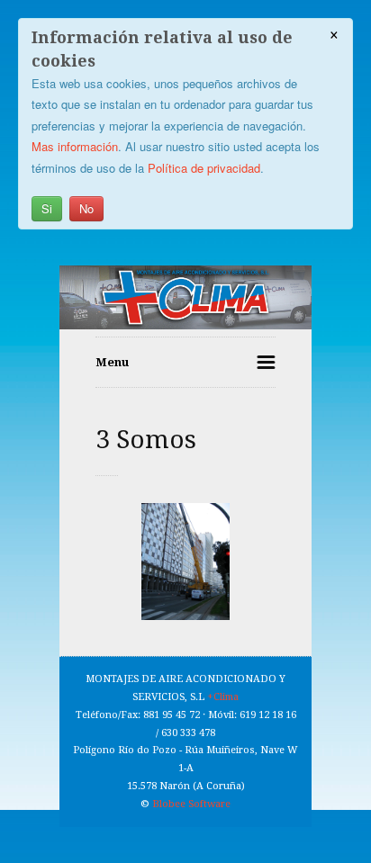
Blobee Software (191, 804)
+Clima (223, 697)
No (86, 208)
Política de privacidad (204, 167)
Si (46, 208)
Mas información (75, 146)
